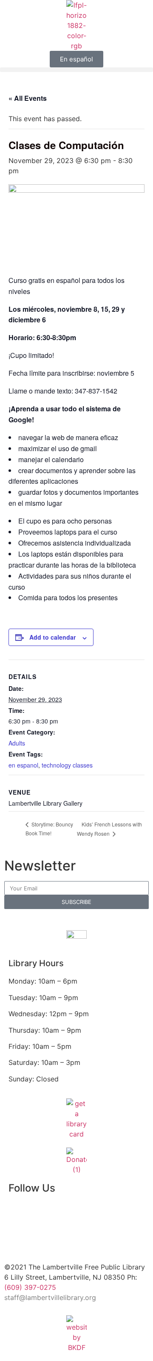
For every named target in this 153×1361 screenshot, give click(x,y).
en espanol (23, 765)
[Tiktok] (87, 1236)
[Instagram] (87, 1212)
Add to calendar (52, 637)
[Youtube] (19, 1236)
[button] (76, 69)
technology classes (67, 765)
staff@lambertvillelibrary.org (50, 1297)
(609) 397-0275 (30, 1287)
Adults (16, 743)
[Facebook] (19, 1212)
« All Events (27, 98)
